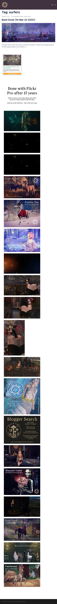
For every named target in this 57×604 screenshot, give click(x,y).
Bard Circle (27, 16)
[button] (52, 4)
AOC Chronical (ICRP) (17, 16)
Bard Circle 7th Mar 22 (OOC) (18, 19)
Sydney (23, 601)
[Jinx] (5, 4)
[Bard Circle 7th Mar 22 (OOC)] (28, 32)
